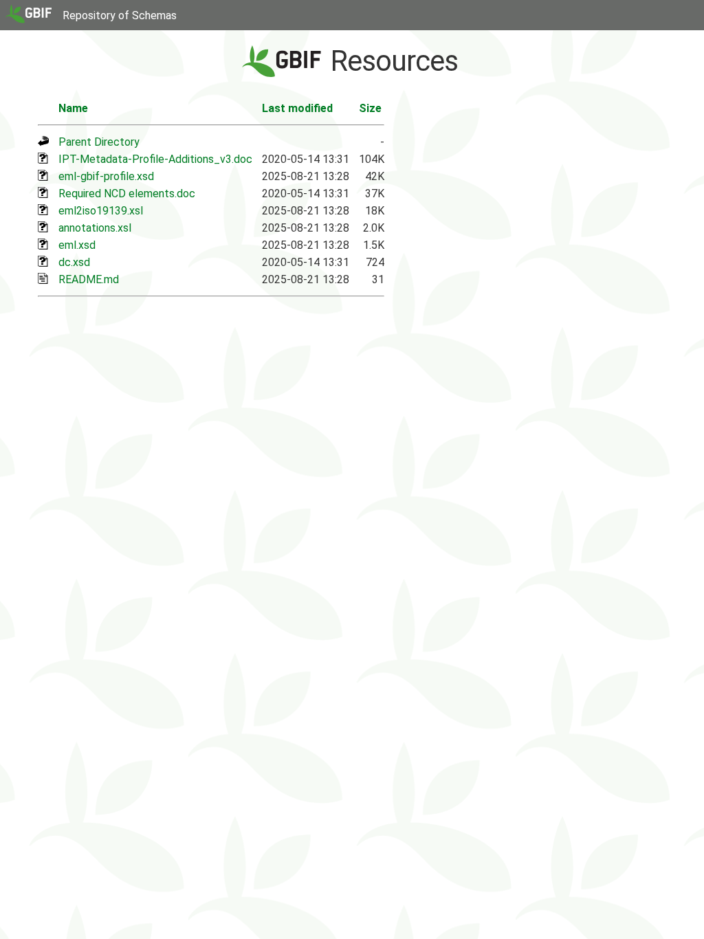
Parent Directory (99, 141)
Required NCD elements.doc (126, 193)
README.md (88, 279)
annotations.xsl (94, 227)
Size (370, 108)
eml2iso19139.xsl (100, 210)
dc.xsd (74, 262)
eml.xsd (77, 245)
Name (73, 108)
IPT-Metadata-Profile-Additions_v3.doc (155, 159)
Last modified (297, 108)
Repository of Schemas (120, 15)
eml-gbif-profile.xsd (106, 176)
